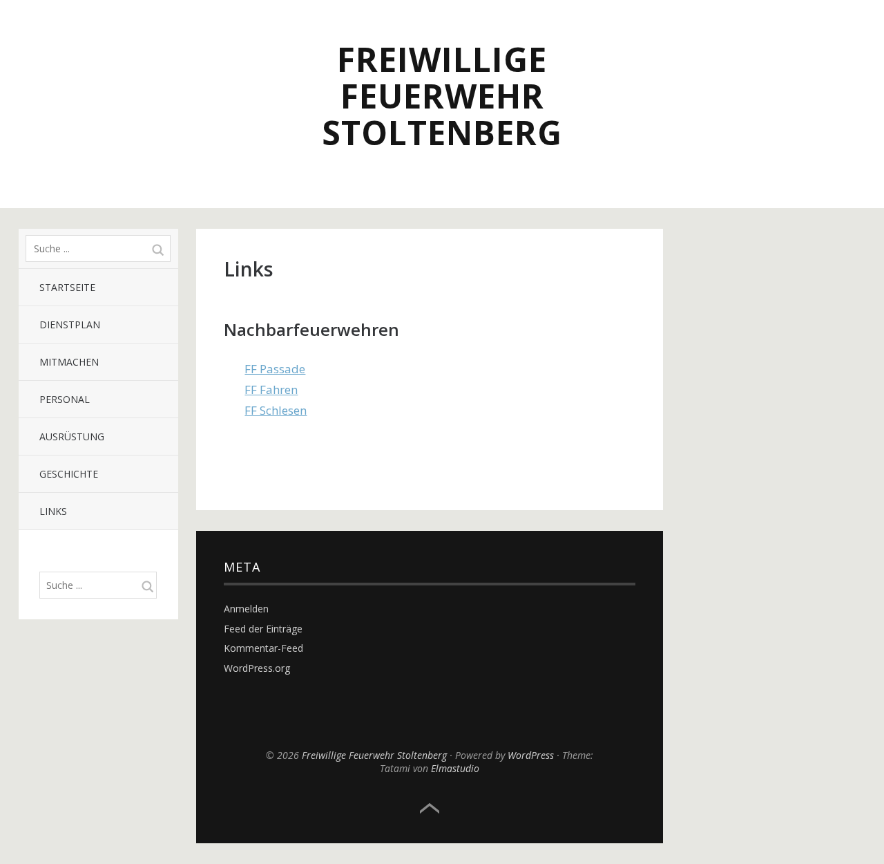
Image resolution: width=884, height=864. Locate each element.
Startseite (67, 287)
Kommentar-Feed (263, 648)
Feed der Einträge (263, 628)
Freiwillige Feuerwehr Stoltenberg (442, 96)
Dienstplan (69, 324)
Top (429, 808)
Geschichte (68, 473)
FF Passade (274, 369)
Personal (64, 399)
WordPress (531, 755)
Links (53, 511)
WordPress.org (257, 668)
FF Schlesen (275, 410)
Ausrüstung (71, 436)
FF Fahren (271, 389)
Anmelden (246, 608)
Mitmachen (69, 361)
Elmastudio (455, 768)
